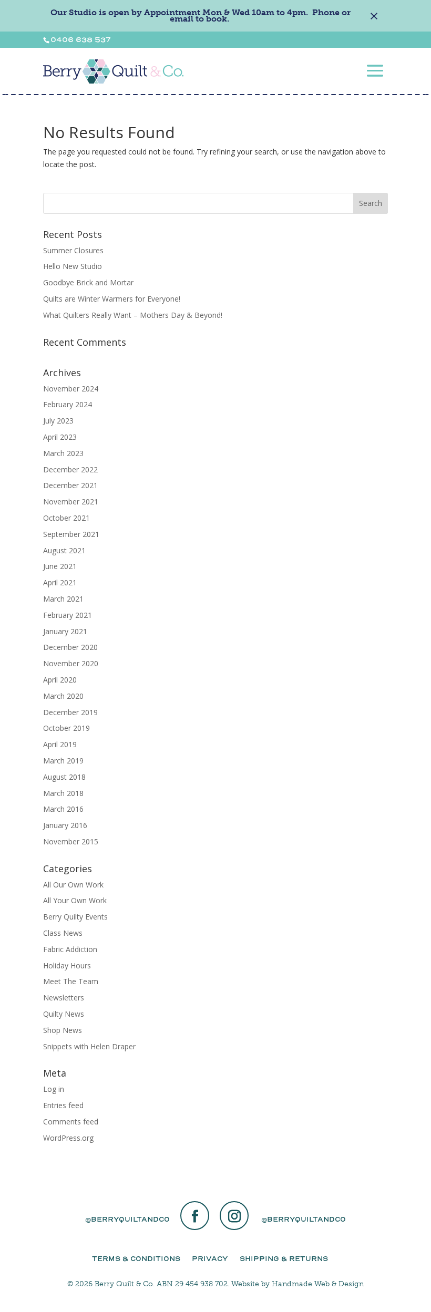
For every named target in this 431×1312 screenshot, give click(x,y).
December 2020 (70, 647)
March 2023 (63, 453)
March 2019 (63, 761)
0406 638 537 (80, 40)
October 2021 (66, 518)
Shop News (62, 1030)
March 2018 (63, 793)
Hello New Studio (72, 266)
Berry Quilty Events (75, 917)
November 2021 (70, 502)
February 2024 (67, 404)
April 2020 (60, 680)
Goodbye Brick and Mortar (88, 282)
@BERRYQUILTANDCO (127, 1219)
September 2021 (71, 534)
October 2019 (66, 728)
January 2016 (65, 825)
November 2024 (70, 389)
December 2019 (70, 712)
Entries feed (63, 1105)
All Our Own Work (73, 885)
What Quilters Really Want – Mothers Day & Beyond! (132, 315)
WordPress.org (68, 1138)
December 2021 (70, 485)
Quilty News (63, 1014)
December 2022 (70, 469)
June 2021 (60, 566)
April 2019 (60, 744)
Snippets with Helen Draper (89, 1046)
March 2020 (63, 696)
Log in (53, 1089)
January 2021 (65, 631)
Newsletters (63, 998)
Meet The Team (70, 981)
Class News (63, 933)
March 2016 (63, 809)
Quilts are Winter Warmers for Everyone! (111, 299)
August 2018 (64, 777)
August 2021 (64, 550)
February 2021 (67, 615)
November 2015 (70, 841)
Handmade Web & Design (318, 1283)
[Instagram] (234, 1216)
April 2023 (60, 437)
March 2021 (63, 599)
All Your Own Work (75, 900)
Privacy (210, 1259)
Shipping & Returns (284, 1259)
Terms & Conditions (136, 1259)
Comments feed (70, 1122)
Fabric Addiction (70, 949)
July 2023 (58, 421)
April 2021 (60, 582)
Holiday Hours (67, 965)
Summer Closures (73, 250)
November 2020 (70, 663)
